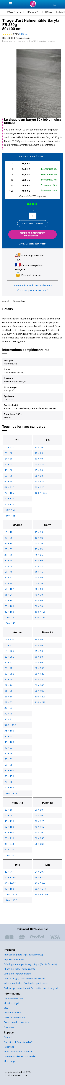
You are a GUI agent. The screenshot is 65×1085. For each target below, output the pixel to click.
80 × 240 (9, 843)
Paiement (9, 1046)
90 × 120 (39, 487)
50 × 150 (9, 826)
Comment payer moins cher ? (32, 290)
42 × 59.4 (40, 883)
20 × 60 (9, 809)
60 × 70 (9, 764)
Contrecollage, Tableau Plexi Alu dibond (24, 978)
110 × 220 (40, 702)
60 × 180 (9, 832)
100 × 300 (10, 855)
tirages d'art (33, 11)
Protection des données (16, 1022)
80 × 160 (39, 685)
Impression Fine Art (14, 959)
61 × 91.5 (9, 487)
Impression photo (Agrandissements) (23, 954)
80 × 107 (9, 787)
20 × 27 (9, 662)
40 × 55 (9, 736)
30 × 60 (39, 656)
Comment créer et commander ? (21, 1056)
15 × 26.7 (9, 650)
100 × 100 (40, 611)
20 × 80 (39, 809)
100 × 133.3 (41, 492)
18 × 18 (39, 537)
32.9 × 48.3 (10, 724)
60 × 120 (39, 673)
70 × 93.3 (40, 481)
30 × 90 (9, 815)
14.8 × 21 (9, 639)
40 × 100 (9, 742)
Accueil (5, 301)
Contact (8, 1037)
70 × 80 (9, 781)
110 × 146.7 (11, 793)
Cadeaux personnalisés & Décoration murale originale (31, 988)
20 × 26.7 (9, 656)
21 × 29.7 (40, 871)
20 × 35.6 (9, 673)
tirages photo (13, 11)
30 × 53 (9, 707)
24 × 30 (9, 543)
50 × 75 (9, 475)
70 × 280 (39, 843)
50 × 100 (39, 667)
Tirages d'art (19, 301)
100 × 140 (10, 623)
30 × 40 (39, 458)
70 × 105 (9, 492)
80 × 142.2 (10, 883)
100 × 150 (10, 509)
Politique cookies (12, 1012)
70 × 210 (9, 838)
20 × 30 (9, 452)
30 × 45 (9, 464)
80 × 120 (9, 498)
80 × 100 (9, 611)
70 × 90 (9, 600)
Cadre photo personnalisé (17, 973)
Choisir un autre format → (32, 156)
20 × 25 (9, 537)
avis (24, 34)
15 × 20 (39, 447)
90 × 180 (39, 690)
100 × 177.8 (11, 894)
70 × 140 (39, 679)
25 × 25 (39, 554)
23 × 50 (9, 696)
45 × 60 (39, 469)
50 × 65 (9, 571)
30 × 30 (39, 560)
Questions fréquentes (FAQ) (18, 1041)
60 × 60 (39, 588)
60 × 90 (9, 481)
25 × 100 (39, 815)
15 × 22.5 (9, 447)
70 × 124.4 (10, 877)
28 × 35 (9, 549)
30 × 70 (9, 713)
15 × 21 (9, 645)
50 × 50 (39, 583)
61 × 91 (9, 594)
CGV (6, 1007)
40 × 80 (39, 662)
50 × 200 (39, 832)
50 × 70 (9, 583)
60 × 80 (39, 475)
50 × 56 (9, 753)
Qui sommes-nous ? (14, 998)
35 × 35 (39, 571)
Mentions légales (12, 1003)
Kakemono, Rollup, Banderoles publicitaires (26, 983)
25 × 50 (39, 650)
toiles (48, 11)
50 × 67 (9, 577)
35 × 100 (9, 730)
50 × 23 (9, 747)
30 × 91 (9, 719)
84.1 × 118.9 (41, 894)
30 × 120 (39, 821)
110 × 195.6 (11, 900)
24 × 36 (9, 458)
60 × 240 (39, 838)
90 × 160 (9, 888)
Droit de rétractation (14, 1017)
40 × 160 (39, 826)
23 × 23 (39, 549)
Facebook (9, 1026)
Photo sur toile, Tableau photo (20, 968)
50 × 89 (9, 759)
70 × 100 (9, 606)
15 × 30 (39, 639)
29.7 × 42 (40, 877)
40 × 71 (9, 871)
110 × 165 (10, 515)
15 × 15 (39, 532)
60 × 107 (9, 588)
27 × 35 (9, 702)
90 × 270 (9, 849)
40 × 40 (39, 577)
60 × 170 (9, 776)
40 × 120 (9, 821)
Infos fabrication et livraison (18, 1051)
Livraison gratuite (47, 41)
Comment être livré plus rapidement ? (32, 285)
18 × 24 (39, 452)
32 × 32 (39, 566)
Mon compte (10, 1060)
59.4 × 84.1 (40, 888)
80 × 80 (39, 600)
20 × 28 (9, 667)
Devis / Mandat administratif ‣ (32, 243)
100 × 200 (40, 696)
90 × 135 (9, 504)
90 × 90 (39, 606)
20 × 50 (9, 679)
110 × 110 (40, 617)
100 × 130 (10, 617)
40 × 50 (9, 560)
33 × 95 (9, 554)
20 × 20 (39, 543)
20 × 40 (39, 645)
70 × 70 (39, 594)
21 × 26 (9, 685)
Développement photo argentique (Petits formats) (30, 964)
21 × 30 (9, 690)
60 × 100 (9, 770)
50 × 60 (9, 566)
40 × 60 (9, 469)
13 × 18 (9, 532)
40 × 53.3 (40, 464)
